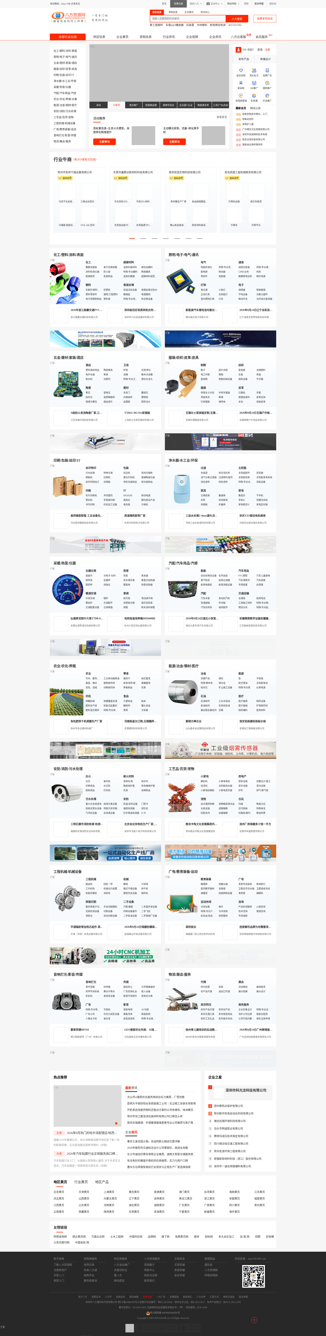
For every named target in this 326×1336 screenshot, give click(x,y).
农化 (62, 99)
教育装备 (65, 129)
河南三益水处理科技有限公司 (200, 523)
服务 (68, 141)
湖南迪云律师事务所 (249, 144)
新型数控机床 (218, 25)
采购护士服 (245, 124)
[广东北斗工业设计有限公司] (105, 449)
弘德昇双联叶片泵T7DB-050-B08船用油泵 (95, 618)
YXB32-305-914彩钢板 (137, 412)
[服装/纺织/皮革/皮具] (182, 384)
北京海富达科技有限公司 (183, 172)
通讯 (74, 56)
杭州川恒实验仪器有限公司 (137, 625)
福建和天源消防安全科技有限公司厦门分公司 (93, 831)
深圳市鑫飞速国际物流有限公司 (76, 172)
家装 (68, 62)
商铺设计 (265, 59)
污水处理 (71, 111)
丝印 (68, 75)
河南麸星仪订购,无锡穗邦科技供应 (144, 721)
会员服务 (262, 36)
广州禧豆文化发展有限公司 (252, 129)
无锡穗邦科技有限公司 (135, 728)
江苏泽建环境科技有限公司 (84, 420)
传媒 (73, 135)
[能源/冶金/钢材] (182, 692)
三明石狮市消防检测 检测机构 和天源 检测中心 (98, 824)
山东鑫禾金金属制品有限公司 (200, 728)
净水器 (58, 81)
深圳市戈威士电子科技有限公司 (140, 831)
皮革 (68, 69)
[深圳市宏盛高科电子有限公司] (220, 757)
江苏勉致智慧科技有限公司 (253, 625)
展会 (62, 141)
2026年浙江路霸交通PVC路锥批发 (90, 310)
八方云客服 (238, 36)
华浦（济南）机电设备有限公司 (86, 934)
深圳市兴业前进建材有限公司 (139, 317)
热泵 (62, 87)
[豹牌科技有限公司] (105, 552)
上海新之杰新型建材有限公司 (139, 420)
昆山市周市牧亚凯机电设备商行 (131, 172)
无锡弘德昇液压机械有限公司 (85, 625)
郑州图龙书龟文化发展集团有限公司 (204, 831)
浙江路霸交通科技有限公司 (84, 317)
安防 (56, 111)
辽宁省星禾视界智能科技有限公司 (256, 317)
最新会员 (241, 108)
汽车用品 (65, 93)
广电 (56, 129)
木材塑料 (202, 25)
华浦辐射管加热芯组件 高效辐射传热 (92, 927)
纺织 (62, 69)
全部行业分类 (68, 36)
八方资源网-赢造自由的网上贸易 (80, 17)
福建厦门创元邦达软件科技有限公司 (204, 934)
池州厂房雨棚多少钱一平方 (255, 824)
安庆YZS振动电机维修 (252, 515)
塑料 (62, 50)
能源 (56, 105)
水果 (74, 99)
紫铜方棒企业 (193, 721)
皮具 (74, 69)
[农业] (67, 692)
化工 (56, 50)
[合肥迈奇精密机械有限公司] (105, 963)
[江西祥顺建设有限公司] (105, 757)
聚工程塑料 (156, 25)
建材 (62, 62)
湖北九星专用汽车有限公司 (199, 625)
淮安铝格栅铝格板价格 (252, 721)
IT (73, 75)
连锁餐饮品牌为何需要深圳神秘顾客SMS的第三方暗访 (271, 927)
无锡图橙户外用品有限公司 (253, 420)
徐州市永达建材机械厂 (82, 728)
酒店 (74, 62)
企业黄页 (122, 36)
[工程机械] (67, 898)
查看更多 (222, 117)
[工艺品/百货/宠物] (182, 795)
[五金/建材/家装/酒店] (67, 384)
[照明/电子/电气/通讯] (182, 281)
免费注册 (178, 3)
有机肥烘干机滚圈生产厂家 (86, 721)
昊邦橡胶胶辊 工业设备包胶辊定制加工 (93, 515)
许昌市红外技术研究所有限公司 (243, 172)
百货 (65, 117)
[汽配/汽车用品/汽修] (182, 589)
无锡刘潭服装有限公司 (197, 420)
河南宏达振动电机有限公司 (253, 523)
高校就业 (191, 927)
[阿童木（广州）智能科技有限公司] (105, 655)
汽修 (73, 93)
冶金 (62, 105)
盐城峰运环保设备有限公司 (137, 934)
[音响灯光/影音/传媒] (67, 1001)
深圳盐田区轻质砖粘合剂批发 (141, 310)
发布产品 (243, 59)
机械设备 (70, 123)
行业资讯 (169, 36)
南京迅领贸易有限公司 (250, 139)
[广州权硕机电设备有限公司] (220, 346)
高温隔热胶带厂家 (134, 515)
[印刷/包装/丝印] (67, 487)
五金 (56, 62)
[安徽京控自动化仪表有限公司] (220, 860)
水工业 (66, 81)
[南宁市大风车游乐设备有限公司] (220, 963)
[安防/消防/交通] (67, 795)
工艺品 (58, 117)
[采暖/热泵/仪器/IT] (67, 589)
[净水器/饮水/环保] (182, 487)
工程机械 (59, 123)
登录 (164, 3)
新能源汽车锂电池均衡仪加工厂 (204, 310)
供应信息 (99, 36)
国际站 (272, 3)
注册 (267, 49)
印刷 (56, 75)
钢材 (68, 105)
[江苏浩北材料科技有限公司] (220, 552)
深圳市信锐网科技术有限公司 (253, 134)
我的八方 (194, 3)
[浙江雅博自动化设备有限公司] (105, 860)
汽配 (56, 93)
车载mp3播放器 (175, 25)
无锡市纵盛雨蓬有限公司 (251, 831)
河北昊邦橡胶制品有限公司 (84, 523)
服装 (56, 69)
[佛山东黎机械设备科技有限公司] (105, 346)
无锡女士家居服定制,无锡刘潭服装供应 (208, 412)
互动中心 (215, 3)
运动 (73, 129)
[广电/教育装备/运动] (182, 898)
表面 (74, 50)
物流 (56, 141)
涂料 (68, 50)
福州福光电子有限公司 (197, 317)
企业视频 (192, 36)
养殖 (68, 99)
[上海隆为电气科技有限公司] (220, 655)
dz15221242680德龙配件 (242, 25)
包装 (62, 75)
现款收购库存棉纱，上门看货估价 (253, 114)
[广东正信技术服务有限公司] (220, 449)
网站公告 (255, 108)
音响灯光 (59, 135)
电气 (68, 56)
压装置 (190, 25)
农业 (56, 99)
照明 (56, 56)
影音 (67, 135)
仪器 (68, 87)
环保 (73, 81)
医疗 (74, 105)
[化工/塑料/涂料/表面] (67, 281)
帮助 (246, 3)
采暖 (56, 87)
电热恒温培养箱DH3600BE (139, 618)
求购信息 (146, 36)
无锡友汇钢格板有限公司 (251, 728)
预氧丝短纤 (245, 119)
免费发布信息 (265, 18)
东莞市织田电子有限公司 (136, 523)
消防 (62, 111)
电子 (62, 56)
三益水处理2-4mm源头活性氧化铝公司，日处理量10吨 (217, 515)
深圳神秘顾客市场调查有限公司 (255, 934)
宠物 (71, 117)
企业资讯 (215, 36)
